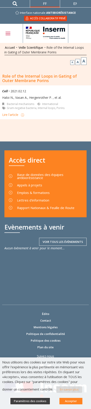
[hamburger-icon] (7, 33)
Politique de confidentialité (45, 334)
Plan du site (45, 347)
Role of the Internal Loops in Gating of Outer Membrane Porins (39, 78)
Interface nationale (48, 12)
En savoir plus (69, 389)
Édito (45, 314)
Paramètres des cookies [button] (30, 401)
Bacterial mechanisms (20, 104)
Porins (60, 108)
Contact (45, 320)
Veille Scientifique (31, 47)
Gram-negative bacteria (21, 108)
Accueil (10, 47)
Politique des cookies (46, 340)
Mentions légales (46, 327)
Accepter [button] (71, 401)
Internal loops (46, 108)
